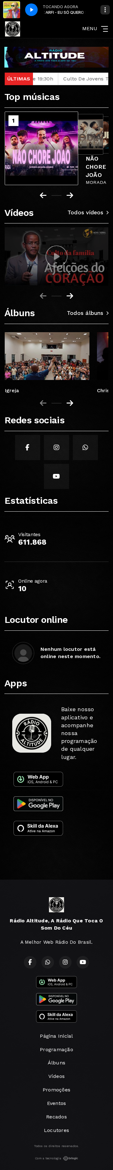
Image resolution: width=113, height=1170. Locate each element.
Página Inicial (56, 1036)
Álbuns (56, 1063)
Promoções (56, 1090)
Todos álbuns (85, 313)
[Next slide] (70, 296)
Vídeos (56, 1076)
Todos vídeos (85, 212)
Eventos (56, 1103)
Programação (56, 1049)
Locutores (56, 1130)
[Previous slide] (43, 296)
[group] (56, 256)
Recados (56, 1117)
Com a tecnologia (48, 1158)
